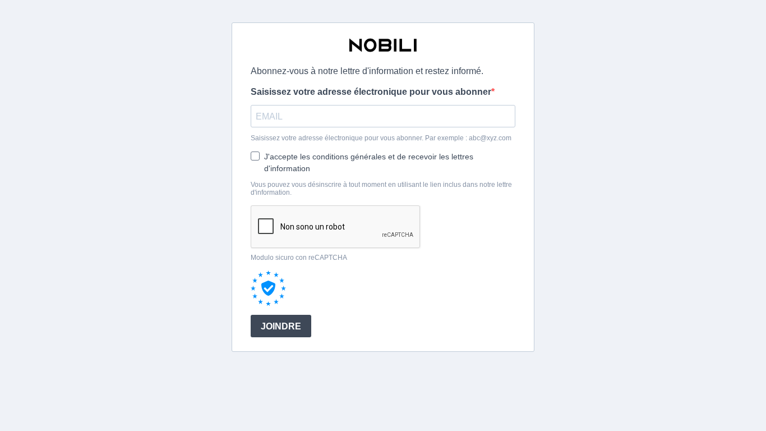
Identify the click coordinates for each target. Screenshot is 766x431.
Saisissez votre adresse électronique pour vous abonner (371, 92)
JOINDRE (281, 326)
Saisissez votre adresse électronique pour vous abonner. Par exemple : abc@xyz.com (381, 138)
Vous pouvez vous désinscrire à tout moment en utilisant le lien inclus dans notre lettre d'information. (381, 188)
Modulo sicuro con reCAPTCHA (299, 258)
